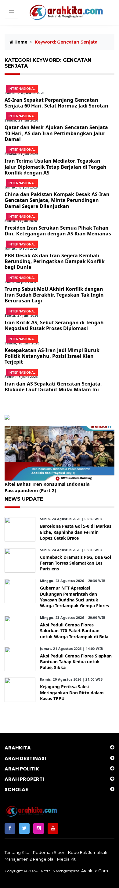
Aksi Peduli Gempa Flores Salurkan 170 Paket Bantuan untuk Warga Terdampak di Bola (74, 630)
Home (20, 42)
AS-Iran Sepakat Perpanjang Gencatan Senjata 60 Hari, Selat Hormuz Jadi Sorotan (56, 103)
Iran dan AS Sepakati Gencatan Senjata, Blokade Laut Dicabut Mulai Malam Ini (53, 386)
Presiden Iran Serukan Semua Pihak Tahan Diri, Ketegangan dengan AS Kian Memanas (58, 230)
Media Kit (66, 859)
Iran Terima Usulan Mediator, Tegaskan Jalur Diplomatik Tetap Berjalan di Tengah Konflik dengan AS (55, 166)
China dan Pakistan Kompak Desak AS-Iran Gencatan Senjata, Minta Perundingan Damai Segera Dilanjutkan (57, 200)
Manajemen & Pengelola (29, 859)
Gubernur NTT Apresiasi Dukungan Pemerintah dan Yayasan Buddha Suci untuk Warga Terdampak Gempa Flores (74, 596)
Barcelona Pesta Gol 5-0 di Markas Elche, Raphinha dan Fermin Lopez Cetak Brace (75, 532)
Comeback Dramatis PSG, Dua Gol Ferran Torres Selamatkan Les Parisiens (75, 563)
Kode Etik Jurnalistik (87, 852)
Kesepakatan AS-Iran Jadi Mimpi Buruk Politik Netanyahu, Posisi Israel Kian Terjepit (52, 356)
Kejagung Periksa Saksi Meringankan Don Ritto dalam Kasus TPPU (72, 692)
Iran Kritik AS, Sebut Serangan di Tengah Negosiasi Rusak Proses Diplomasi (54, 325)
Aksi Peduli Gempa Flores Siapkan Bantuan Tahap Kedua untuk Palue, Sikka (76, 661)
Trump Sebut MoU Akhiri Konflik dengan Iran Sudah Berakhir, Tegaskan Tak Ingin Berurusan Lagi (54, 295)
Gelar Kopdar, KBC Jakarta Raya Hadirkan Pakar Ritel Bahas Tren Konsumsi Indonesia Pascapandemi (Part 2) (59, 483)
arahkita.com (94, 870)
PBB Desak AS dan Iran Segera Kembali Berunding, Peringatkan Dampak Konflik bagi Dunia (55, 261)
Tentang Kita (17, 852)
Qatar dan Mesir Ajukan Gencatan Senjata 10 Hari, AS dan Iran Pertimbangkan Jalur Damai (56, 133)
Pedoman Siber (48, 852)
